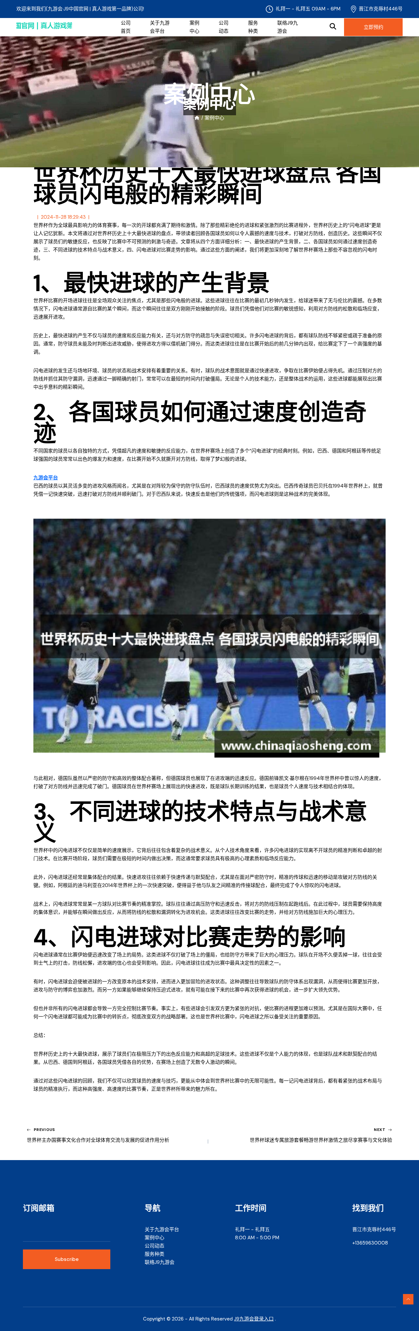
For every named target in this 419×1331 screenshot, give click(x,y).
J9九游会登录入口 (254, 1319)
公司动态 (223, 27)
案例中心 (194, 27)
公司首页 (126, 27)
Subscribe (67, 1259)
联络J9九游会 (287, 27)
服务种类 (253, 27)
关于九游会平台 (160, 27)
